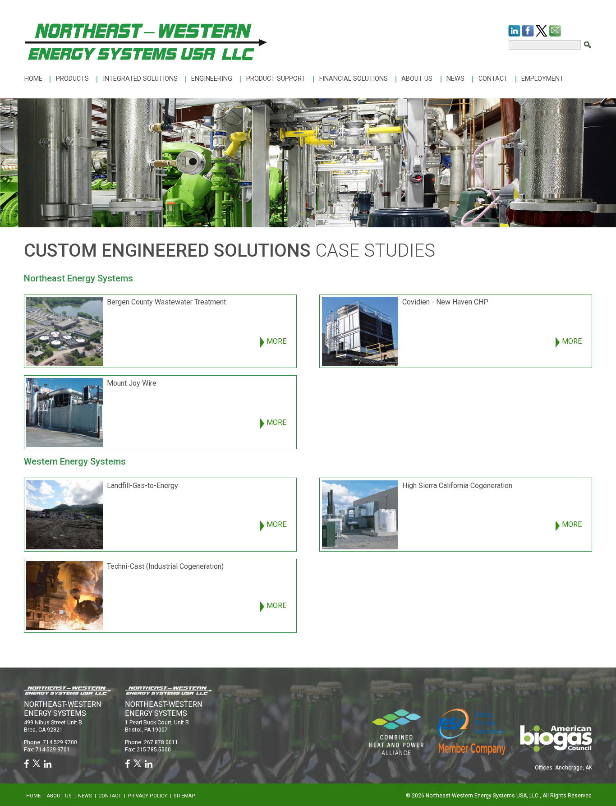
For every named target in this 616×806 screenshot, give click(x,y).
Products (72, 79)
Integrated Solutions (140, 79)
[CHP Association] (471, 731)
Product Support (275, 79)
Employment (542, 79)
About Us (416, 79)
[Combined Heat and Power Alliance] (396, 731)
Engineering (211, 79)
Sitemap (184, 796)
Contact (493, 79)
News (455, 79)
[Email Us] (555, 31)
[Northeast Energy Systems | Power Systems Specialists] (145, 41)
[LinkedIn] (514, 31)
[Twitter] (541, 31)
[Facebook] (528, 31)
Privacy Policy (147, 796)
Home (33, 79)
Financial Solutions (353, 79)
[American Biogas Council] (555, 737)
